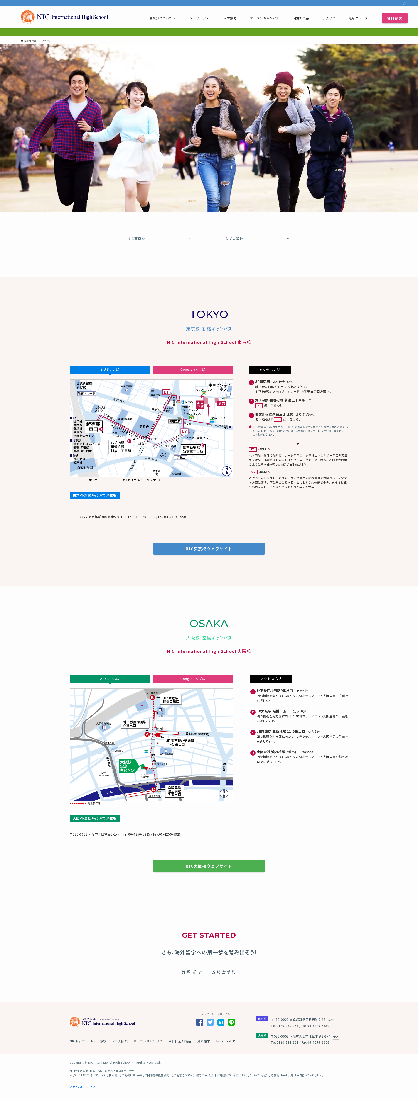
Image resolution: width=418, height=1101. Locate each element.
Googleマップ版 (193, 369)
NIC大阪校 (120, 1041)
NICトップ (77, 1041)
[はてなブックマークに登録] (220, 1022)
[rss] (405, 3)
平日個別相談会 (180, 1041)
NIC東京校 (98, 1041)
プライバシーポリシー (84, 1086)
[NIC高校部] (64, 17)
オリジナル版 (110, 369)
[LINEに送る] (231, 1022)
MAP (331, 1019)
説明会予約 (224, 971)
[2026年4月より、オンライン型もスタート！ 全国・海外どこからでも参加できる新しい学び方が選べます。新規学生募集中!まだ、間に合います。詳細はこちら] (209, 32)
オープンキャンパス (148, 1041)
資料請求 (193, 971)
